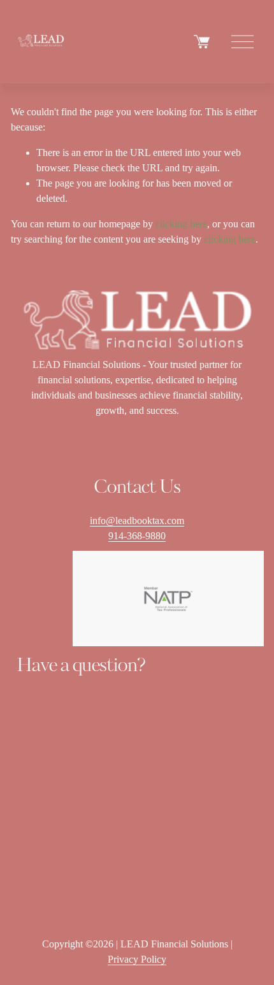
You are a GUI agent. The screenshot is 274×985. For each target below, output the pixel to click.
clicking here (181, 223)
